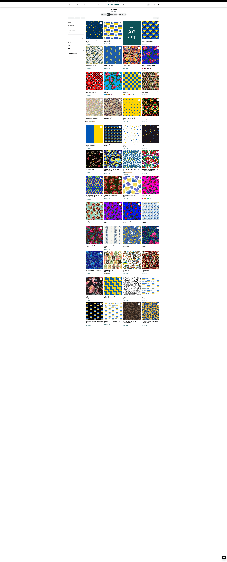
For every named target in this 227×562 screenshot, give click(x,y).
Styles (83, 18)
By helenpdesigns (107, 171)
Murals (78, 4)
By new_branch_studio (107, 118)
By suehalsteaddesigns (126, 246)
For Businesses (101, 4)
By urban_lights (144, 222)
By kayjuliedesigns (107, 41)
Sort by (76, 22)
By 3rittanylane (125, 92)
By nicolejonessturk (145, 271)
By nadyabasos (88, 222)
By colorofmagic (106, 297)
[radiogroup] (76, 29)
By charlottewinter (145, 298)
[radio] (68, 25)
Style (76, 45)
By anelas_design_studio (127, 119)
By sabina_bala (88, 119)
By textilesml (88, 66)
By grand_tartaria (88, 93)
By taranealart (106, 247)
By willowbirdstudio (126, 66)
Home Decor (114, 14)
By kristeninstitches (145, 119)
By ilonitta (124, 196)
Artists (76, 36)
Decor (85, 4)
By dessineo (87, 170)
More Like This (88, 44)
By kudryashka (125, 271)
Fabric (92, 4)
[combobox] (144, 5)
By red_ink (106, 196)
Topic (76, 48)
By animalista (144, 42)
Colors (78, 18)
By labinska (87, 298)
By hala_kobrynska (145, 92)
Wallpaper (70, 4)
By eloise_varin (106, 66)
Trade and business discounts (113, 1)
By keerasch (144, 66)
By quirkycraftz (88, 42)
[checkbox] (83, 50)
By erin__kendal (125, 170)
